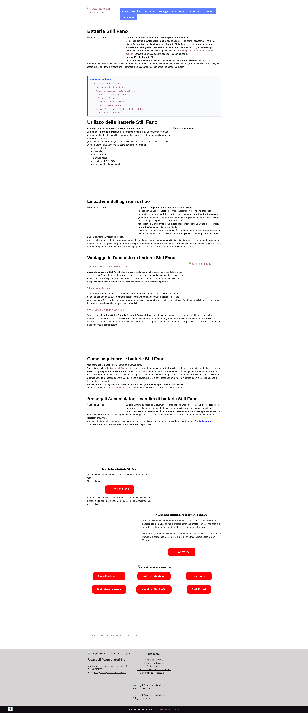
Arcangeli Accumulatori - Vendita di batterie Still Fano (121, 109)
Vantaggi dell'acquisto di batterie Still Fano (115, 91)
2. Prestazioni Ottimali (106, 98)
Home (124, 11)
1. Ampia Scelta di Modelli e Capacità (112, 94)
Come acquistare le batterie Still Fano (113, 105)
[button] (136, 11)
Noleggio (164, 11)
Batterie (149, 11)
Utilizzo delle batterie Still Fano (107, 83)
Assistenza (178, 11)
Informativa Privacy (153, 663)
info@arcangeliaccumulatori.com (110, 672)
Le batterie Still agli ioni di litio (110, 87)
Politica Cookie (154, 666)
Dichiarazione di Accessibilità (154, 672)
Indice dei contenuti (101, 79)
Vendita (136, 11)
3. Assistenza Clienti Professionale (111, 101)
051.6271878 (141, 371)
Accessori (194, 11)
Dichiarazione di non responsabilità (154, 669)
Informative (127, 17)
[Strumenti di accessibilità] (10, 709)
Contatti (208, 11)
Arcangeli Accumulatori (122, 368)
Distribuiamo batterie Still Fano (110, 112)
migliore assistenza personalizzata (120, 387)
